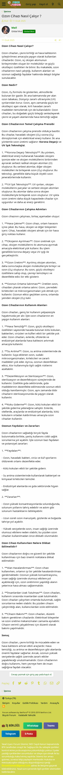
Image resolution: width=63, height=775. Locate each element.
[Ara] (59, 4)
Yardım (44, 702)
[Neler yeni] (53, 4)
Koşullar (16, 702)
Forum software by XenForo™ (27, 712)
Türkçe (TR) (10, 698)
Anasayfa (54, 702)
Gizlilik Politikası (30, 702)
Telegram (10, 733)
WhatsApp (32, 725)
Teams (50, 725)
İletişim (6, 702)
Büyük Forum (9, 715)
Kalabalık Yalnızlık (27, 715)
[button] (4, 4)
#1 (60, 40)
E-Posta (29, 733)
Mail (6, 20)
